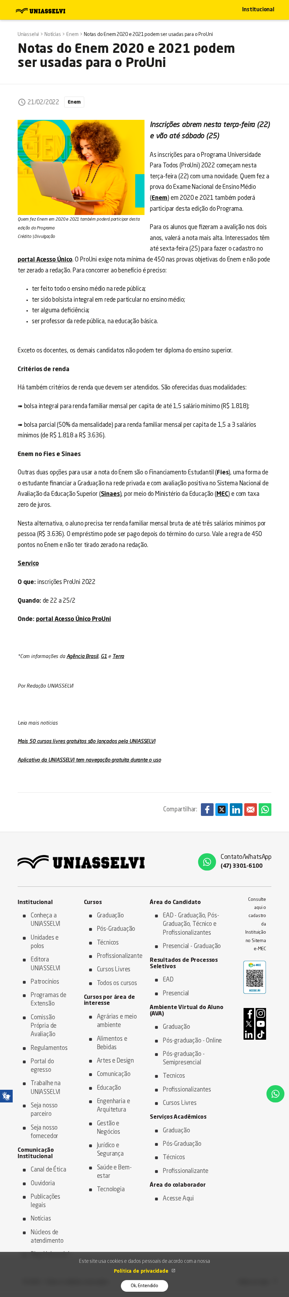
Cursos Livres (114, 970)
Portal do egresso (42, 1066)
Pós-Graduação (116, 929)
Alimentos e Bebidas (112, 1043)
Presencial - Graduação (192, 946)
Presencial (176, 994)
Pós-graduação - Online (192, 1041)
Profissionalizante (118, 956)
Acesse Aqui (178, 1199)
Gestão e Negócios (109, 1128)
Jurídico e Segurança (110, 1150)
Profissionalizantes (187, 1090)
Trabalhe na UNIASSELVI (46, 1088)
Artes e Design (115, 1061)
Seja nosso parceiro (44, 1110)
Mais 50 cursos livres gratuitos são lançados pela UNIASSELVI (86, 741)
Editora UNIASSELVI (45, 964)
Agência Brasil (83, 656)
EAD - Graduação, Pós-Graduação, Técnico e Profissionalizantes (191, 924)
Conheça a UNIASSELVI (45, 920)
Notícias (41, 1219)
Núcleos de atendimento (47, 1237)
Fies (222, 473)
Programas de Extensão (48, 999)
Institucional (258, 10)
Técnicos (108, 943)
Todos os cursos (117, 983)
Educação (109, 1088)
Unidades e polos (45, 942)
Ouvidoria (43, 1184)
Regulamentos (49, 1048)
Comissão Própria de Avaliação (43, 1026)
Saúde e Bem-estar (114, 1172)
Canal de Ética (48, 1170)
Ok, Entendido (144, 1286)
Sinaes (110, 494)
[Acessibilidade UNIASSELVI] (6, 1096)
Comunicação (113, 1074)
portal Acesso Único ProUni (73, 619)
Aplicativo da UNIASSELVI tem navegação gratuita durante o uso (89, 760)
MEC (222, 494)
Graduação (110, 916)
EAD (168, 980)
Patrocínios (45, 982)
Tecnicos (174, 1076)
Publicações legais (45, 1201)
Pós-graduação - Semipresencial (183, 1058)
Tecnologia (111, 1190)
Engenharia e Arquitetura (113, 1106)
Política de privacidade (142, 1271)
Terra (118, 656)
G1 (104, 656)
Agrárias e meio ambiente (117, 1021)
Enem (74, 102)
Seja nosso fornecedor (44, 1132)
